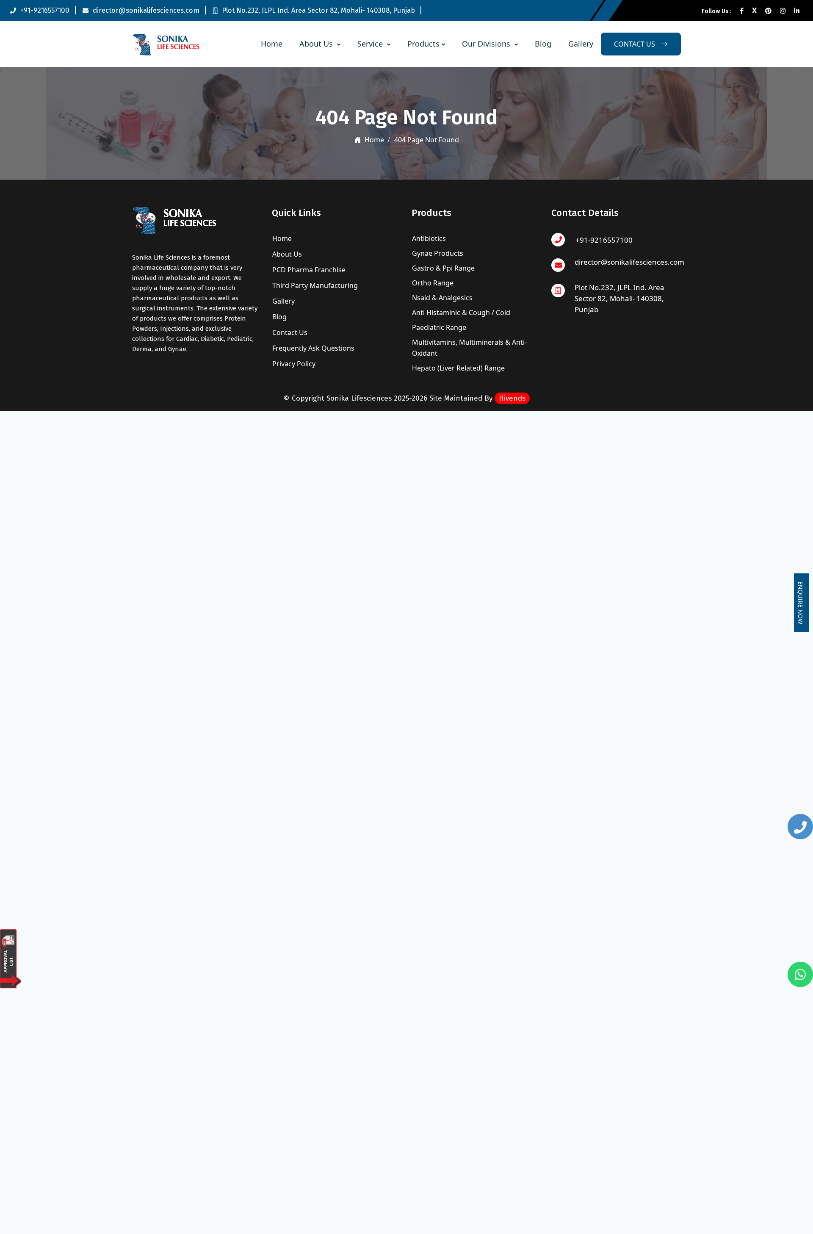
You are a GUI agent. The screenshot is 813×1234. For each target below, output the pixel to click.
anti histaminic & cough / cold (461, 312)
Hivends (512, 398)
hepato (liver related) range (458, 368)
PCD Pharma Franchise (308, 269)
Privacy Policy (293, 363)
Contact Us (289, 332)
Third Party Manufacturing (314, 285)
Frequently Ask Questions (312, 348)
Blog (543, 44)
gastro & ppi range (443, 268)
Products (423, 44)
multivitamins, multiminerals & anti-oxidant (469, 348)
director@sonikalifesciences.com (146, 10)
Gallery (580, 44)
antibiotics (429, 238)
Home (271, 44)
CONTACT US (635, 44)
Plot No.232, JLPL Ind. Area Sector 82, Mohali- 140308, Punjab (318, 10)
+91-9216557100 (44, 10)
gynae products (437, 253)
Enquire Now (800, 602)
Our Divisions (487, 44)
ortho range (433, 283)
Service (371, 44)
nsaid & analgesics (442, 297)
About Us (317, 44)
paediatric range (439, 327)
